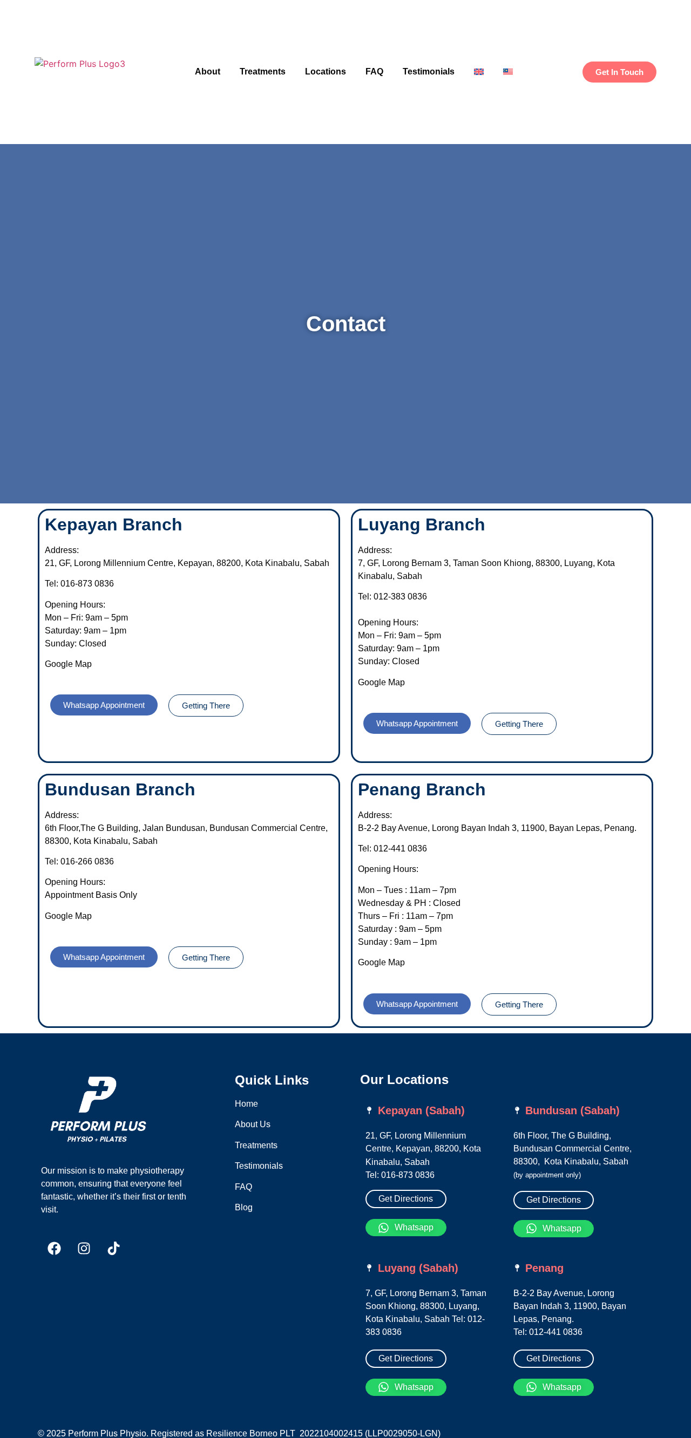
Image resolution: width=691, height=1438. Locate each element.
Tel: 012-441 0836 (547, 1332)
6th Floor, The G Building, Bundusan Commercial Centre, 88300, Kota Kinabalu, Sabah (572, 1148)
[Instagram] (84, 1248)
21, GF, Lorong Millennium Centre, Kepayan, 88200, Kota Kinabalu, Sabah (423, 1149)
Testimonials (429, 71)
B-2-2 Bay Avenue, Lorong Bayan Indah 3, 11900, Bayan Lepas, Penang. (569, 1306)
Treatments (263, 71)
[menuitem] (479, 72)
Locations (325, 71)
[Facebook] (54, 1248)
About (207, 71)
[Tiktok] (113, 1248)
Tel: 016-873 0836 (400, 1175)
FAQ (374, 71)
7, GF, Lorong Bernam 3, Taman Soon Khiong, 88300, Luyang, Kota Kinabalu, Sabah (425, 1306)
